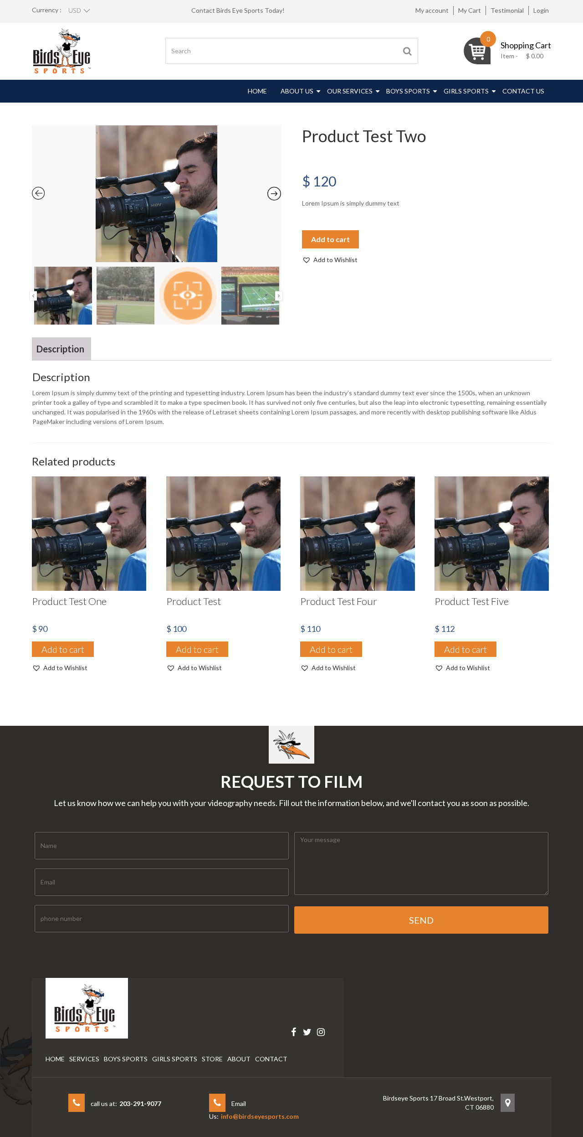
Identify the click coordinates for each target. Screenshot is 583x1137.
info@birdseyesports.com (260, 1116)
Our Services (350, 91)
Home (257, 91)
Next (278, 295)
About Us (297, 91)
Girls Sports (466, 91)
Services (84, 1059)
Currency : (46, 10)
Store (212, 1059)
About (239, 1059)
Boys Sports (408, 91)
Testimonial (507, 10)
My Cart (469, 10)
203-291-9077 (140, 1103)
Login (541, 10)
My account (432, 10)
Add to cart (330, 239)
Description (60, 348)
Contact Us (523, 91)
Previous (33, 295)
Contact (271, 1059)
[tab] (60, 349)
